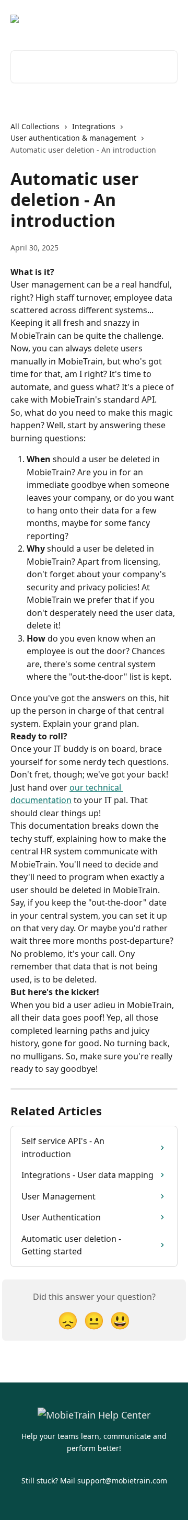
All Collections (35, 126)
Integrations (93, 126)
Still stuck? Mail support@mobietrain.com (94, 1480)
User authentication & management (73, 138)
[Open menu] (168, 19)
